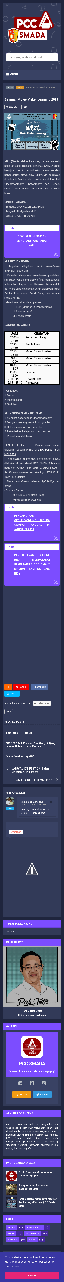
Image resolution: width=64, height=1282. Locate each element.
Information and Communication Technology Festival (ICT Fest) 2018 (38, 1202)
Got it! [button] (32, 1275)
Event (20, 87)
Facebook (40, 687)
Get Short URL (41, 703)
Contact (44, 1094)
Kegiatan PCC (32, 1233)
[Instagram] (44, 1084)
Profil (32, 1240)
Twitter (13, 693)
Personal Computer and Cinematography (29, 1124)
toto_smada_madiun (32, 802)
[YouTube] (32, 1084)
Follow (23, 1094)
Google (22, 687)
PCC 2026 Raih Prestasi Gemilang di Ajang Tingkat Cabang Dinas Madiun (30, 744)
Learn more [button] (13, 1266)
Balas (10, 808)
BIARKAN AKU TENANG (18, 733)
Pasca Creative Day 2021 (19, 756)
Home (10, 87)
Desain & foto (34, 1227)
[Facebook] (20, 1084)
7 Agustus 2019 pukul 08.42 (34, 804)
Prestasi (12, 1240)
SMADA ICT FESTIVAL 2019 (34, 780)
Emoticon (16, 832)
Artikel (12, 1227)
